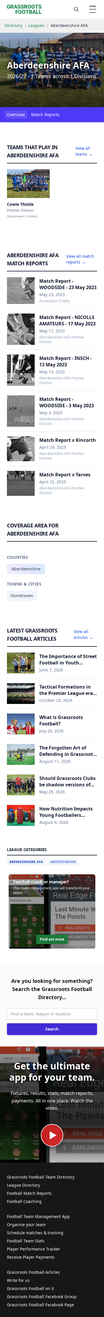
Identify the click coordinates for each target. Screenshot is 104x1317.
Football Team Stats (25, 1241)
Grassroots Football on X (30, 1288)
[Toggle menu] (92, 9)
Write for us (18, 1280)
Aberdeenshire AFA (26, 862)
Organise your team (26, 1224)
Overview (16, 114)
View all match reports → (80, 259)
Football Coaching (24, 1201)
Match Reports (45, 114)
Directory (13, 25)
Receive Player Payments (31, 1257)
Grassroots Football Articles (33, 1272)
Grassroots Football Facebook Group (42, 1296)
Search (52, 1029)
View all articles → (83, 634)
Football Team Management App (38, 1216)
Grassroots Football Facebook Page (40, 1304)
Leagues (36, 25)
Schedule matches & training (35, 1232)
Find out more (52, 939)
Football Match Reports (29, 1193)
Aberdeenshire (26, 569)
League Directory (23, 1185)
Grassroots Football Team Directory (41, 1177)
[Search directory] (76, 9)
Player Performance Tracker (33, 1249)
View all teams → (83, 151)
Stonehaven (21, 595)
